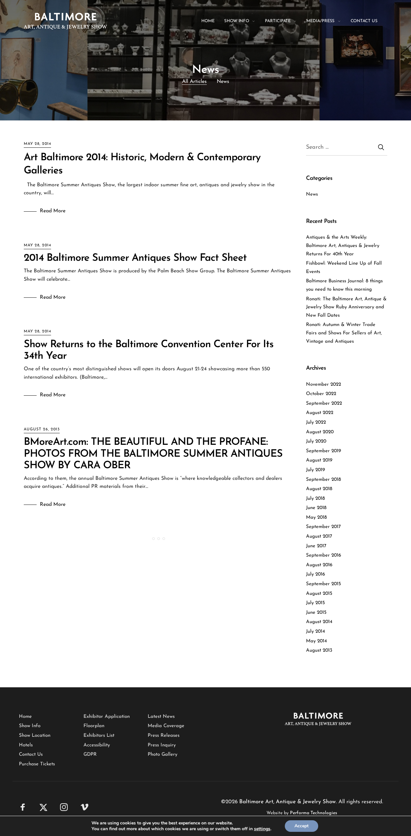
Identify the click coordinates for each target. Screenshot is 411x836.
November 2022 (323, 384)
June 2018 (316, 508)
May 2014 (316, 641)
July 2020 (316, 441)
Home (25, 716)
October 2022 (321, 394)
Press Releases (163, 735)
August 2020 (320, 432)
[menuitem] (212, 21)
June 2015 (316, 612)
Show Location (34, 735)
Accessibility (96, 745)
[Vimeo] (84, 807)
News (223, 81)
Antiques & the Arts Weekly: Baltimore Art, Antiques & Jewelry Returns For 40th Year (342, 245)
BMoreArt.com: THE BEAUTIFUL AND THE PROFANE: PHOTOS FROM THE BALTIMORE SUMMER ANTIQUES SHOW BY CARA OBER (153, 454)
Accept (301, 826)
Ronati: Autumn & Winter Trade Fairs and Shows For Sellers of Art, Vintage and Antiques (344, 333)
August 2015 (319, 593)
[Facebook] (23, 807)
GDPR (90, 754)
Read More (53, 211)
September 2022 (324, 403)
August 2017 (319, 536)
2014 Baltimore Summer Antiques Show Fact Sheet (135, 258)
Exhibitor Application (106, 716)
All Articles (194, 81)
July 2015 (315, 603)
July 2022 (316, 422)
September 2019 (323, 451)
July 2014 (315, 631)
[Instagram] (64, 807)
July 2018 (315, 498)
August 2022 (319, 412)
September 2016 (323, 555)
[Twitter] (43, 807)
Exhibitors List (98, 735)
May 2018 (316, 517)
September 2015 (323, 584)
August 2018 (319, 489)
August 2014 (319, 622)
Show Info (29, 726)
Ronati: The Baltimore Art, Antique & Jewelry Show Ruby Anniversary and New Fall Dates (346, 307)
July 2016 (315, 574)
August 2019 (319, 460)
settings (262, 829)
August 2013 (319, 650)
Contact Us (31, 754)
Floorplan (93, 726)
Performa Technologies (313, 813)
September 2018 (323, 479)
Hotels (26, 745)
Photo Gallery (162, 754)
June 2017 (316, 546)
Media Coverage (166, 726)
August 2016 (319, 565)
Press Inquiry (162, 745)
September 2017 (323, 526)
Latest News (161, 716)
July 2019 (315, 470)
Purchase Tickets (37, 764)
